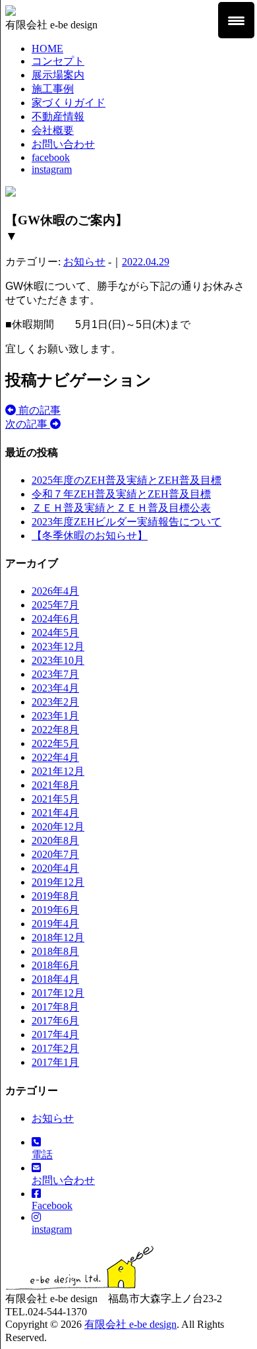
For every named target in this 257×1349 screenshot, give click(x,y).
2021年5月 (55, 799)
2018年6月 (55, 965)
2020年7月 (55, 854)
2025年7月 (55, 604)
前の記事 (38, 410)
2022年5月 (55, 743)
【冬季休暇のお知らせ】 (90, 535)
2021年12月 (58, 771)
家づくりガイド (68, 102)
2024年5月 (55, 632)
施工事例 (53, 88)
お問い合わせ (63, 144)
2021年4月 (55, 812)
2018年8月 (55, 951)
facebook (51, 157)
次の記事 (27, 424)
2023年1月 (55, 715)
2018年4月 (55, 979)
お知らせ (84, 261)
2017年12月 (58, 993)
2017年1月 (55, 1062)
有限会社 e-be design (130, 1324)
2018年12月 (58, 937)
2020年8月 (55, 840)
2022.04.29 (145, 261)
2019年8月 (55, 896)
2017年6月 (55, 1020)
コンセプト (58, 61)
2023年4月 (55, 688)
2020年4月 (55, 868)
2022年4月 (55, 757)
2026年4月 (55, 591)
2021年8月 (55, 785)
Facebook (52, 1205)
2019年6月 (55, 909)
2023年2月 (55, 701)
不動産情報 (58, 116)
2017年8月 (55, 1006)
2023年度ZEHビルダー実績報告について (126, 521)
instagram (52, 169)
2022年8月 (55, 729)
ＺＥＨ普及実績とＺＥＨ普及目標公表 (121, 507)
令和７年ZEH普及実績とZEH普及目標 (121, 494)
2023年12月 (58, 646)
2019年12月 (58, 882)
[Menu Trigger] (236, 20)
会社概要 (53, 130)
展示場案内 (58, 75)
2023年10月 (58, 660)
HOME (47, 48)
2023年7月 (55, 674)
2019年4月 (55, 923)
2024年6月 (55, 618)
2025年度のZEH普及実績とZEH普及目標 (126, 480)
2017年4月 (55, 1034)
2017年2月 (55, 1048)
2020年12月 (58, 826)
